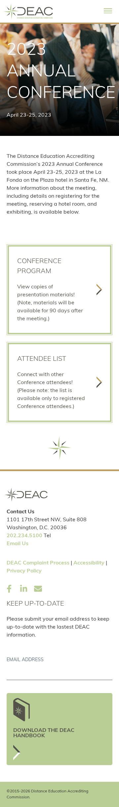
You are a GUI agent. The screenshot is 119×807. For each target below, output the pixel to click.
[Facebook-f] (9, 589)
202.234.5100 (24, 536)
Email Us (17, 544)
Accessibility (88, 563)
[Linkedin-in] (23, 589)
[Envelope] (38, 589)
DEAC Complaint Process (38, 563)
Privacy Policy (24, 571)
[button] (108, 11)
